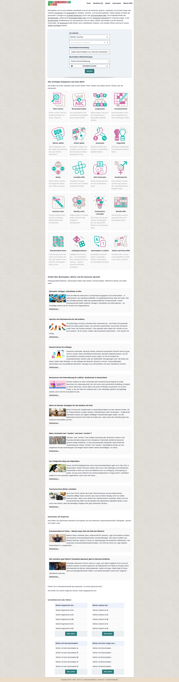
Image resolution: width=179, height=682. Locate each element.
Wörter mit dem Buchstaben (67, 648)
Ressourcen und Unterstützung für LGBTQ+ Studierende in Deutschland (78, 377)
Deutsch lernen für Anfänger (60, 347)
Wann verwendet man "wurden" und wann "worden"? (70, 433)
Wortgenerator (53, 18)
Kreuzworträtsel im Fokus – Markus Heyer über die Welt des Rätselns (76, 531)
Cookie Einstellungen (112, 679)
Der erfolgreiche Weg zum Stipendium (64, 461)
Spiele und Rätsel (54, 25)
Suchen (90, 71)
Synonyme (117, 3)
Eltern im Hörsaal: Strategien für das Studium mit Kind (71, 405)
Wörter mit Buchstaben (102, 648)
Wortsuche (64, 23)
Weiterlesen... (54, 309)
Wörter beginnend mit (64, 610)
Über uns (80, 679)
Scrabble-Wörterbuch (74, 15)
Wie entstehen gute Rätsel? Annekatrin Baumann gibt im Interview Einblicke (79, 559)
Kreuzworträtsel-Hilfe (98, 15)
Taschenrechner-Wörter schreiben (62, 489)
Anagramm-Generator (101, 18)
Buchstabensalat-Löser (77, 18)
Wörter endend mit (100, 610)
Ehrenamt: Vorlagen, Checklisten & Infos (65, 291)
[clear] (107, 42)
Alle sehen (71, 634)
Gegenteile (70, 13)
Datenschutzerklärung (90, 679)
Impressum (101, 679)
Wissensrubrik (53, 20)
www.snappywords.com (87, 591)
